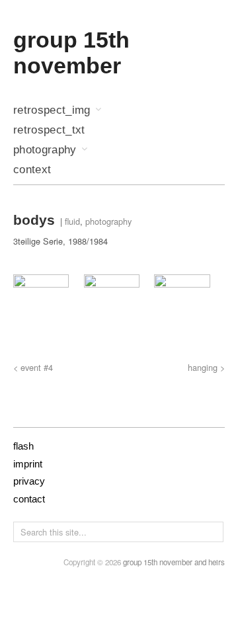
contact (29, 498)
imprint (27, 463)
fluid (72, 221)
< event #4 (33, 367)
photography (45, 150)
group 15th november (71, 52)
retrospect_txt (49, 130)
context (32, 170)
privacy (29, 481)
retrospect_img (52, 110)
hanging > (206, 367)
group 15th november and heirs (174, 562)
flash (23, 446)
